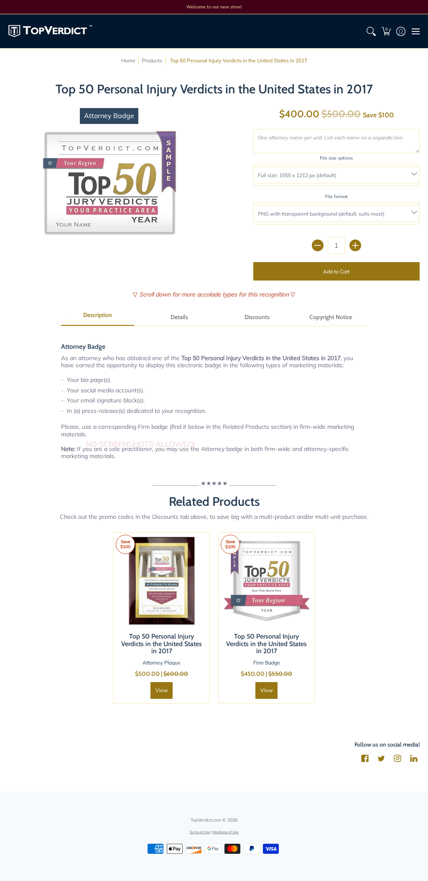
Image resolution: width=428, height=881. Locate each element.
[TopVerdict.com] (50, 31)
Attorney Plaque (162, 662)
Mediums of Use (226, 831)
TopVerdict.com (206, 820)
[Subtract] (318, 245)
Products (152, 60)
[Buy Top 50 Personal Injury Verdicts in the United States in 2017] (161, 580)
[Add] (355, 245)
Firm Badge (266, 662)
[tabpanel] (214, 396)
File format (336, 196)
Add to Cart (336, 271)
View (161, 690)
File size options (336, 158)
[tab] (98, 317)
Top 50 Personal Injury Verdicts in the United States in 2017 (161, 643)
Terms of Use (199, 831)
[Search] (371, 31)
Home (128, 60)
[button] (386, 31)
